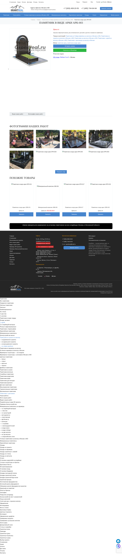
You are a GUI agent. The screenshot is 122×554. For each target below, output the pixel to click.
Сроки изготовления (15, 253)
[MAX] (118, 546)
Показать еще (61, 172)
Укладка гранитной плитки (8, 475)
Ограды (87, 15)
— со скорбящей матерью (8, 408)
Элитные (2, 307)
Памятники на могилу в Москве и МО (86, 38)
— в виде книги (4, 428)
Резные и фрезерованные (8, 326)
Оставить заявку (70, 46)
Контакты (41, 2)
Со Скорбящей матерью (7, 324)
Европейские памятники (75, 15)
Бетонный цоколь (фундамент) (9, 484)
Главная (12, 236)
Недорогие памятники (7, 303)
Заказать (21, 214)
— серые (3, 361)
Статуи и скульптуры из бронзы (9, 462)
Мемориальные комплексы (59, 15)
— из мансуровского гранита (9, 344)
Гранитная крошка (5, 479)
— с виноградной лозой (7, 426)
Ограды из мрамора (6, 449)
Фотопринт (3, 514)
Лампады (3, 531)
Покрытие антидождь (6, 494)
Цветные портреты (6, 512)
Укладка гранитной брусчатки (9, 477)
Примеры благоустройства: (8, 404)
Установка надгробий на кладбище (10, 460)
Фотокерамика (4, 505)
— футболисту (4, 419)
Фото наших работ (15, 242)
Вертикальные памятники (8, 391)
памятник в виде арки (74, 43)
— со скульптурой (5, 413)
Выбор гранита (115, 15)
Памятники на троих (6, 370)
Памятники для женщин (7, 380)
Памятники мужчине (6, 382)
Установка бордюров (6, 471)
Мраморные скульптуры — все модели (12, 352)
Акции (19, 2)
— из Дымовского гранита (8, 339)
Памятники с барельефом (8, 329)
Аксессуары (3, 522)
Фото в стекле (4, 507)
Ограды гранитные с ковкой (8, 451)
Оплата (24, 2)
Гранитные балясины (6, 535)
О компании (13, 2)
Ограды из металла (6, 456)
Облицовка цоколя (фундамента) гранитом (13, 486)
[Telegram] (118, 541)
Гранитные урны (5, 533)
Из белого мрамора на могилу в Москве (12, 350)
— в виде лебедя (5, 430)
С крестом (3, 314)
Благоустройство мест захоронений (11, 497)
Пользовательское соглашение (97, 240)
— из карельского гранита (8, 342)
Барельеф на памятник (7, 488)
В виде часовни (5, 320)
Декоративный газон (6, 525)
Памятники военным (6, 372)
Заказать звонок (106, 8)
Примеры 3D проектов (16, 246)
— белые (3, 359)
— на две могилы (5, 432)
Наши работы (16, 15)
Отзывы (35, 2)
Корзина (91, 238)
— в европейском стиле (7, 436)
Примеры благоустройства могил (19, 249)
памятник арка (62, 43)
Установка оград (5, 469)
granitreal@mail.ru (71, 244)
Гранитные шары (5, 538)
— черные (3, 365)
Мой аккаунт (92, 236)
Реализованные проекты (16, 240)
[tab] (18, 115)
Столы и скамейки (5, 527)
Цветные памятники (6, 357)
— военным (3, 421)
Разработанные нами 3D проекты (10, 402)
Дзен (110, 2)
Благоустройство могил (7, 335)
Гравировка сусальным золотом (10, 520)
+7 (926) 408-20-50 (71, 8)
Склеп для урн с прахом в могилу (10, 501)
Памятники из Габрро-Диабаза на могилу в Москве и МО (83, 36)
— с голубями (4, 423)
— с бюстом (3, 410)
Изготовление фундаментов (8, 482)
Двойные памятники (6, 367)
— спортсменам (5, 417)
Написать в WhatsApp (70, 50)
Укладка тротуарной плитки (8, 473)
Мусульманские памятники (8, 387)
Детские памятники (6, 385)
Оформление (103, 15)
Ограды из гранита (6, 447)
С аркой (2, 322)
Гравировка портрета (6, 518)
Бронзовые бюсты (5, 464)
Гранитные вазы (5, 529)
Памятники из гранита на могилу (10, 337)
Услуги (94, 15)
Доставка (29, 2)
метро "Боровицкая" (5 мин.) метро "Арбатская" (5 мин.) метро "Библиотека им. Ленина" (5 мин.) (47, 252)
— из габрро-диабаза (6, 346)
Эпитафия (3, 492)
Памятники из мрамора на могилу (10, 348)
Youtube (98, 2)
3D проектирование (6, 466)
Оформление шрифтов (7, 516)
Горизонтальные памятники (8, 389)
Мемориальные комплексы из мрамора (12, 406)
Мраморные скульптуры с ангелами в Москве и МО (15, 354)
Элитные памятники (6, 305)
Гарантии (12, 259)
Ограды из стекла (5, 454)
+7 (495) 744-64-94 (89, 8)
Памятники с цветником (7, 393)
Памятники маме (5, 378)
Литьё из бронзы (5, 490)
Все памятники (4, 301)
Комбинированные (6, 309)
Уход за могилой (5, 499)
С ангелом (3, 316)
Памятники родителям (7, 376)
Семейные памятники (7, 374)
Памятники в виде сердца (8, 318)
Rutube (105, 2)
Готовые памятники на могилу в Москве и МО (36, 15)
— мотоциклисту (5, 415)
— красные (3, 363)
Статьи (11, 261)
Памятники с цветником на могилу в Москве (81, 40)
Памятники (6, 15)
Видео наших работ (15, 244)
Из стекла (3, 311)
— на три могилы (5, 434)
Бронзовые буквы (5, 510)
